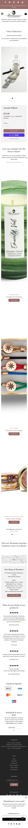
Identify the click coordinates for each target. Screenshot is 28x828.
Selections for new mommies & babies (14, 516)
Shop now (14, 300)
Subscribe (14, 761)
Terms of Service (14, 765)
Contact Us (14, 763)
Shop (14, 759)
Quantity (6, 123)
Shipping (12, 116)
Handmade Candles (14, 294)
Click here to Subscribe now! (14, 162)
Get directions (14, 595)
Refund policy (14, 769)
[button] (12, 98)
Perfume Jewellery (14, 428)
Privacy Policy (14, 767)
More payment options (14, 138)
